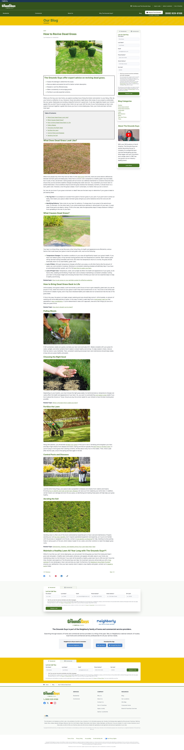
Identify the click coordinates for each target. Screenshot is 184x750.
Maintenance (121, 114)
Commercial (136, 31)
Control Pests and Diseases (56, 133)
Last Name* (121, 42)
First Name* (121, 36)
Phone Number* (122, 54)
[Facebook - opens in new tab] (44, 703)
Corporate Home (126, 705)
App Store (102, 645)
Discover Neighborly (73, 645)
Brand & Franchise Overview (129, 708)
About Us (99, 699)
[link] (67, 576)
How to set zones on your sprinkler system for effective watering (72, 280)
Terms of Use (70, 738)
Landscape (121, 110)
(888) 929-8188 (51, 699)
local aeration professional (84, 539)
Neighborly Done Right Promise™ (101, 562)
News (119, 115)
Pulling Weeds (52, 125)
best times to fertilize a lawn (102, 446)
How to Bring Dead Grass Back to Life (59, 122)
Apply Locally (101, 708)
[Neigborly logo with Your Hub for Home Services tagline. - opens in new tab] (106, 622)
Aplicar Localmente (102, 711)
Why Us (99, 695)
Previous (47, 572)
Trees (119, 119)
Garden (120, 105)
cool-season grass (101, 395)
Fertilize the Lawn (53, 130)
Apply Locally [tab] (157, 6)
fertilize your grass (71, 444)
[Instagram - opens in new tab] (55, 703)
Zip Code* (120, 67)
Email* (119, 48)
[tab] (140, 6)
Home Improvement (123, 107)
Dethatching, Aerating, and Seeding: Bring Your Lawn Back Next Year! (74, 546)
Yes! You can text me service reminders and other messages (62, 673)
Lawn (44, 30)
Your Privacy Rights (112, 738)
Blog (123, 695)
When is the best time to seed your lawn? (65, 403)
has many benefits (59, 537)
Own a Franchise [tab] (178, 6)
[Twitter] (50, 576)
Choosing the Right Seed (55, 128)
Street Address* (122, 61)
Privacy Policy (123, 83)
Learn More (129, 165)
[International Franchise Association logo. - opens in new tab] (46, 716)
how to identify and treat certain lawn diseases (63, 491)
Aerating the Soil (53, 135)
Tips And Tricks (122, 117)
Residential (123, 31)
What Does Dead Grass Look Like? (58, 117)
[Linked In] (62, 576)
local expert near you (101, 299)
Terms (134, 82)
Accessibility (88, 738)
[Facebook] (44, 576)
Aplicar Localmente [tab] (167, 6)
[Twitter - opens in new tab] (48, 703)
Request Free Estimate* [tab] (154, 12)
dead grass (81, 176)
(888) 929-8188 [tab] (173, 13)
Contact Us (100, 702)
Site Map (124, 702)
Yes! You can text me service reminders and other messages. (62, 600)
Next (111, 572)
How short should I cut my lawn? (63, 307)
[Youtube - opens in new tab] (51, 703)
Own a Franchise (102, 705)
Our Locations (125, 699)
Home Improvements (124, 108)
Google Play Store (116, 645)
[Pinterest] (56, 576)
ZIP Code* (128, 593)
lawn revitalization (57, 301)
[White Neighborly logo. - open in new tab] (5, 1)
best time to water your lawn (82, 268)
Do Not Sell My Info (97, 738)
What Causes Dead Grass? (56, 120)
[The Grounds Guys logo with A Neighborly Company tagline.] (9, 6)
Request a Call (128, 93)
